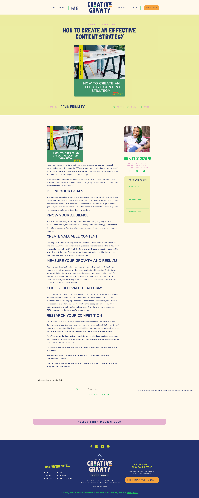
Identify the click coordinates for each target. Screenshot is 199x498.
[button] (62, 8)
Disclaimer (104, 486)
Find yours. (132, 492)
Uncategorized (92, 24)
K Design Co (94, 483)
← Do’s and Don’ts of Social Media (50, 380)
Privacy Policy (96, 486)
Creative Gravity (89, 363)
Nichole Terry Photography (112, 483)
